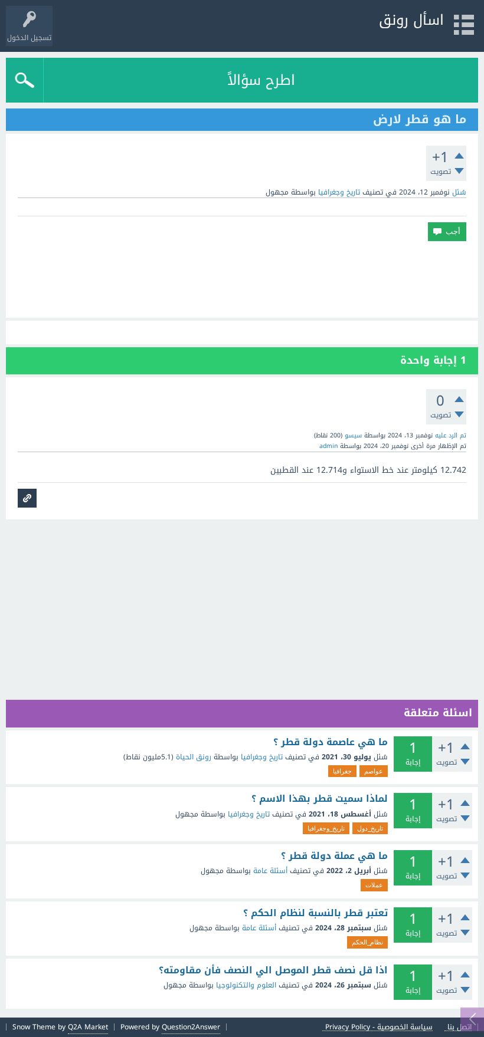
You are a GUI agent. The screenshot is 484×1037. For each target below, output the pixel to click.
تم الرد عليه (450, 435)
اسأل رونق (411, 20)
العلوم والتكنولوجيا (246, 985)
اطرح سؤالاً (261, 80)
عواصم (373, 771)
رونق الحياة (193, 756)
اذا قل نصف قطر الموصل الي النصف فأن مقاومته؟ (273, 970)
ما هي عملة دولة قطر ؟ (334, 856)
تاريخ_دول (370, 828)
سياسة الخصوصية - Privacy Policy (379, 1027)
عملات (374, 884)
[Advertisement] (242, 279)
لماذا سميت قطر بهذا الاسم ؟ (319, 799)
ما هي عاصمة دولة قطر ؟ (330, 742)
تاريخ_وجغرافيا (326, 828)
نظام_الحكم (367, 942)
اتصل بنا (459, 1027)
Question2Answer (191, 1026)
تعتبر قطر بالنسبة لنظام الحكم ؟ (315, 913)
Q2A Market (88, 1026)
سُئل (459, 192)
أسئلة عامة (270, 870)
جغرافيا (342, 771)
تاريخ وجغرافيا (339, 192)
